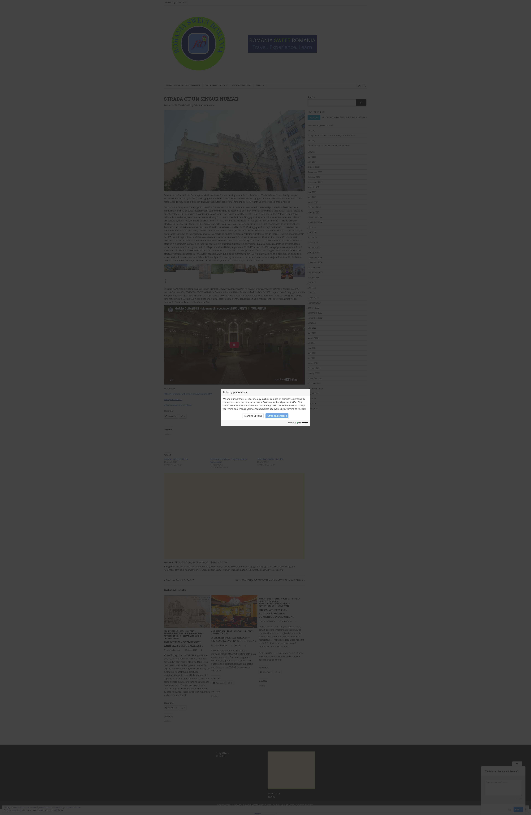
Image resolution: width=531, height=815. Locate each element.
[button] (253, 415)
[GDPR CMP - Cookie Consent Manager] (302, 423)
